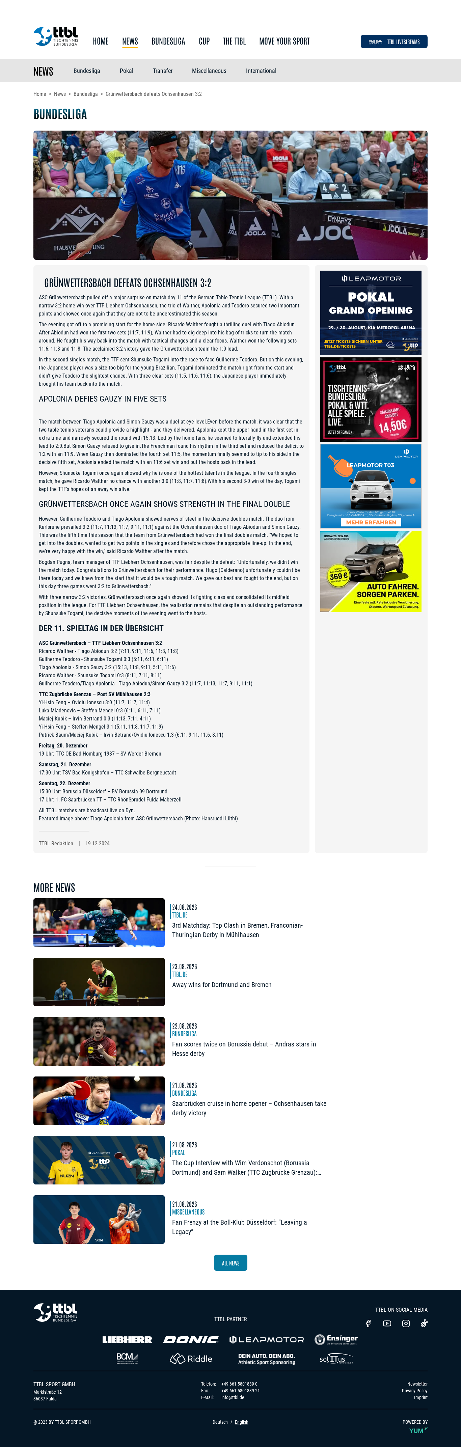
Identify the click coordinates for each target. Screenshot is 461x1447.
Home (101, 41)
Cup (204, 41)
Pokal (126, 70)
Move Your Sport (284, 41)
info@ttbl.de (232, 1397)
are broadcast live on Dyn (106, 810)
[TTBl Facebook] (368, 1324)
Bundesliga (168, 41)
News (130, 41)
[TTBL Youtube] (387, 1324)
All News (230, 1262)
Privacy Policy (415, 1390)
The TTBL (234, 41)
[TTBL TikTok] (424, 1324)
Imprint (421, 1397)
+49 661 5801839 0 (239, 1384)
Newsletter (417, 1384)
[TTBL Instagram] (406, 1324)
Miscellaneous (209, 70)
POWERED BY (415, 1422)
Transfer (162, 70)
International (261, 70)
